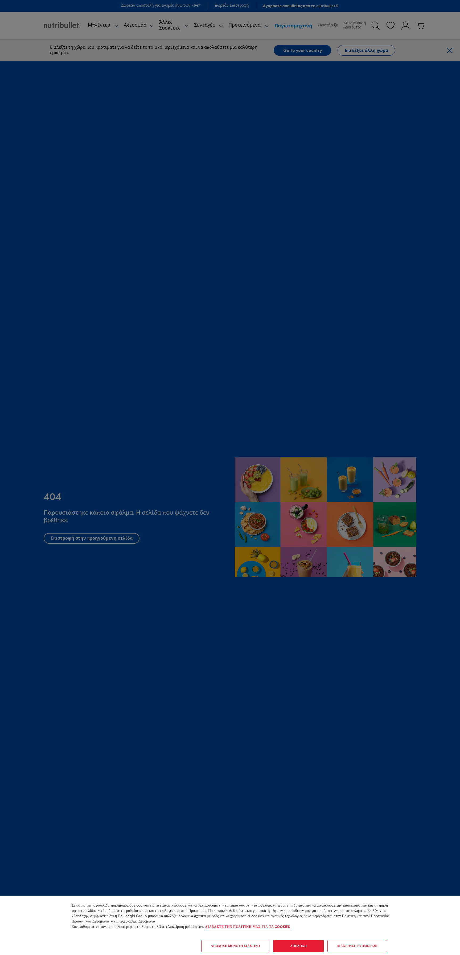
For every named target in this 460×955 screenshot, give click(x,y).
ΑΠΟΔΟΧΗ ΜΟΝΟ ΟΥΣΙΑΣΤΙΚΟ (235, 946)
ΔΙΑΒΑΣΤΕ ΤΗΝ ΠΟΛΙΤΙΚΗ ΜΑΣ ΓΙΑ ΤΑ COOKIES (247, 927)
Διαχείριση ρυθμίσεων (357, 946)
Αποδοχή (298, 946)
